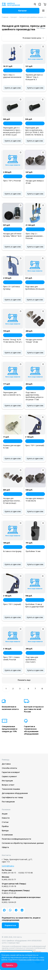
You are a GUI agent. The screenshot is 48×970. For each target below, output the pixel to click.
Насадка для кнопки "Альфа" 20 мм (34, 340)
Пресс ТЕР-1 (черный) (12, 604)
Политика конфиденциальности (16, 839)
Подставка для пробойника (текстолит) (32, 659)
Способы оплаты (9, 768)
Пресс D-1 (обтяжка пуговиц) (11, 287)
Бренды (5, 830)
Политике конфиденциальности (31, 960)
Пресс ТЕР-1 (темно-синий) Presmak (11, 658)
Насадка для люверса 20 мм (35, 181)
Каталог (14, 17)
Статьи (5, 822)
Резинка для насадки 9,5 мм (11, 446)
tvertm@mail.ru (8, 866)
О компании (7, 834)
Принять (9, 965)
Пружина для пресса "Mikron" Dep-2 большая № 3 (34, 77)
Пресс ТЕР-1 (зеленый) (34, 445)
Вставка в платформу (12, 551)
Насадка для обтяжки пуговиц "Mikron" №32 (12, 234)
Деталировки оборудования (15, 793)
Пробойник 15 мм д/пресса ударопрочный (34, 605)
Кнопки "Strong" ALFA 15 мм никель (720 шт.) (12, 340)
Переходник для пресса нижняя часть (12, 393)
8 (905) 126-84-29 (9, 902)
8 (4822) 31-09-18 (9, 886)
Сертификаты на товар (12, 797)
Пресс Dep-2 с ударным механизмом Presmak (35, 235)
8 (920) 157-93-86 (26, 873)
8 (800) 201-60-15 (9, 873)
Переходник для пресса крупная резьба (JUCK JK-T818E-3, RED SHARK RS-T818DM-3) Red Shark (34, 131)
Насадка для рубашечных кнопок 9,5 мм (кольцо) (11, 500)
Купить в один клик (13, 88)
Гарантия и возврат (11, 772)
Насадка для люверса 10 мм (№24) (35, 499)
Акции (4, 814)
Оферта (5, 847)
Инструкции (7, 780)
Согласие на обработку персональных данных (23, 843)
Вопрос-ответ (8, 785)
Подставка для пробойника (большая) (34, 287)
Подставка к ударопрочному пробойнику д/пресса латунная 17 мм (34, 396)
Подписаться (10, 925)
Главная (5, 17)
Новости (5, 818)
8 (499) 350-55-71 (9, 879)
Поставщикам (8, 801)
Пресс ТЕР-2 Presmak (12, 180)
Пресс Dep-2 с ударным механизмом (12, 76)
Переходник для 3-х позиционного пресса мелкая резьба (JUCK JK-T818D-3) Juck (12, 131)
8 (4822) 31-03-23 (9, 893)
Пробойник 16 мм (33, 551)
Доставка (6, 764)
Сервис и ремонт (9, 776)
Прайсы (5, 826)
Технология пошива (11, 789)
